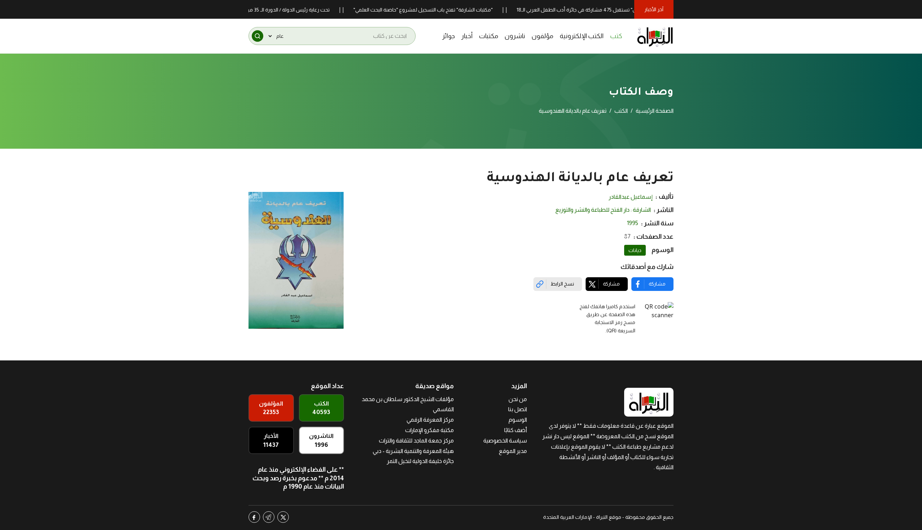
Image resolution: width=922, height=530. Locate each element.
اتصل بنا (517, 409)
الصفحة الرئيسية (654, 111)
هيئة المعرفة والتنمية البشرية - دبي (413, 451)
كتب (616, 36)
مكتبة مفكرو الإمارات (429, 430)
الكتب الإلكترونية (582, 36)
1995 (632, 223)
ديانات (634, 250)
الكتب (621, 111)
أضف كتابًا (515, 430)
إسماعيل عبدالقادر (631, 197)
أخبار (467, 36)
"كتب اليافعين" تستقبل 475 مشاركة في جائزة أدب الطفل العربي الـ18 (606, 10)
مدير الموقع (513, 451)
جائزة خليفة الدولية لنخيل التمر (420, 461)
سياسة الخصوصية (505, 440)
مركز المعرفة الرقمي (430, 420)
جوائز (448, 36)
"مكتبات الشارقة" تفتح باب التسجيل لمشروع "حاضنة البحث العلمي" (440, 10)
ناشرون (515, 36)
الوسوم (518, 420)
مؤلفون (542, 36)
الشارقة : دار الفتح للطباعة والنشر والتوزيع (603, 210)
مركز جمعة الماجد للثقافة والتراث (416, 440)
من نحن (518, 399)
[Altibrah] (655, 36)
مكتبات (488, 36)
